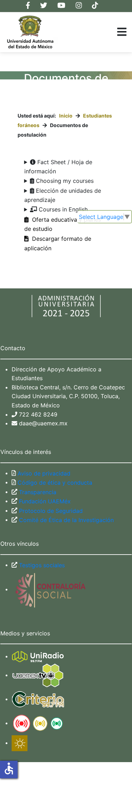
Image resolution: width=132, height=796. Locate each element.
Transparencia (36, 492)
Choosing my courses (64, 180)
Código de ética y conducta (54, 482)
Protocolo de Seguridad (50, 510)
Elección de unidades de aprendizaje (62, 195)
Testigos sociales (41, 565)
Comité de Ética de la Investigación (65, 519)
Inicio (66, 116)
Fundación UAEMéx (44, 501)
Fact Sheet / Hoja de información (58, 166)
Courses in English (62, 209)
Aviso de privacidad (43, 473)
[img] (121, 31)
